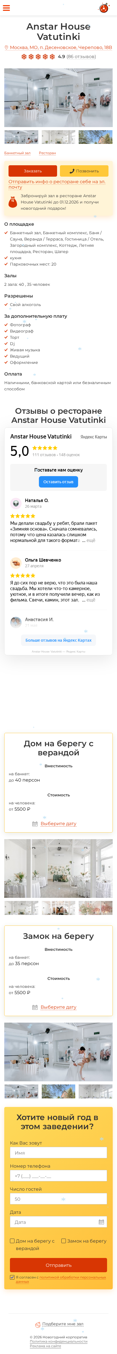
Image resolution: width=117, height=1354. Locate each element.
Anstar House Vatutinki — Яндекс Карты (58, 651)
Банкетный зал (17, 153)
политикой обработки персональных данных (61, 1279)
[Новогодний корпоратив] (104, 8)
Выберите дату (58, 823)
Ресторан (47, 153)
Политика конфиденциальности (58, 1341)
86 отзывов (81, 56)
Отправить (59, 1265)
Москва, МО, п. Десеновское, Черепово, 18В (61, 47)
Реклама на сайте (45, 1346)
